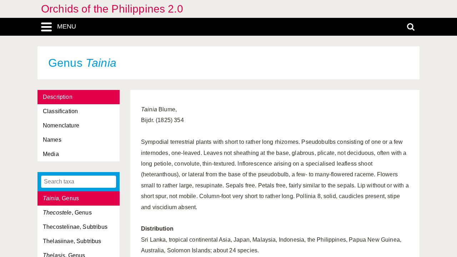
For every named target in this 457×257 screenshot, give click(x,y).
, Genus (61, 198)
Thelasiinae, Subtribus (72, 241)
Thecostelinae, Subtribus (75, 227)
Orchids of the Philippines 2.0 (112, 9)
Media (51, 154)
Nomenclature (61, 125)
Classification (60, 111)
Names (52, 140)
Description (57, 97)
